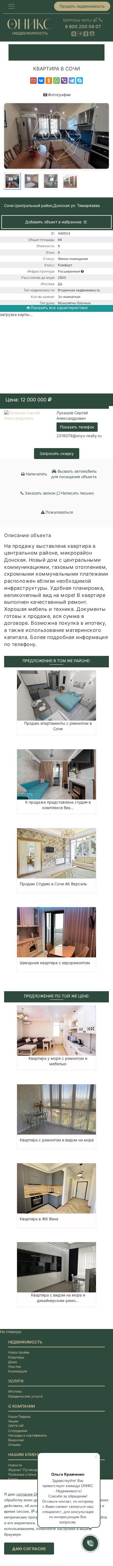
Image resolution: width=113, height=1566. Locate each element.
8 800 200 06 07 (83, 26)
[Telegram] (72, 80)
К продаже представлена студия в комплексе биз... (58, 805)
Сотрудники (17, 1431)
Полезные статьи (22, 1474)
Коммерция (17, 1371)
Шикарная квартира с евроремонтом (55, 962)
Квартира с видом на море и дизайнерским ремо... (58, 1298)
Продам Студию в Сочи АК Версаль (53, 883)
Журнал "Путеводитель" (27, 1470)
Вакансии (16, 1440)
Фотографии (59, 94)
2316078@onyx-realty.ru (78, 435)
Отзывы (14, 1445)
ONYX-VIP (16, 1426)
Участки (14, 1366)
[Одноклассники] (49, 80)
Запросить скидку (56, 453)
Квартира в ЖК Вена (39, 1218)
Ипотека (15, 1391)
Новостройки (18, 1352)
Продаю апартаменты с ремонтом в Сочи (58, 726)
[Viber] (64, 80)
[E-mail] (33, 80)
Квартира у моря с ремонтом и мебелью (58, 1061)
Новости (15, 1465)
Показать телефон (77, 427)
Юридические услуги (25, 1396)
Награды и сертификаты (27, 1435)
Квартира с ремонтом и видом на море (57, 1140)
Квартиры (16, 1357)
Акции (13, 1421)
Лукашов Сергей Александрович (72, 415)
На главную (10, 1331)
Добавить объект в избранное (54, 222)
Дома (12, 1362)
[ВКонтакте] (41, 80)
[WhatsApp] (56, 80)
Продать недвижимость (82, 6)
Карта (13, 1479)
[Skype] (79, 80)
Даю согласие (29, 1548)
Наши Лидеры (19, 1416)
